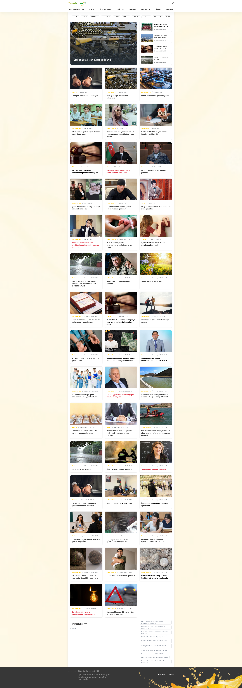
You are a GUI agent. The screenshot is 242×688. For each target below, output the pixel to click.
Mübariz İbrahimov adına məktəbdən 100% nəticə (154, 640)
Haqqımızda (162, 674)
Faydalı (143, 203)
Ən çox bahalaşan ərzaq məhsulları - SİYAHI (154, 657)
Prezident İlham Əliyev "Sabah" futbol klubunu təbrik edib (155, 661)
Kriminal (74, 92)
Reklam (171, 674)
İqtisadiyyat (145, 128)
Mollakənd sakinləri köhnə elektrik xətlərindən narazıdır (154, 632)
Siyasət (109, 167)
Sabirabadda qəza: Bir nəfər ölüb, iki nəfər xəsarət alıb (154, 646)
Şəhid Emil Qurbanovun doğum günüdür (153, 636)
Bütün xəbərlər (111, 92)
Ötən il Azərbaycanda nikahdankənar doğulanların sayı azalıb (152, 622)
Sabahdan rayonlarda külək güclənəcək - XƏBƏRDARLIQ (153, 627)
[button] (74, 43)
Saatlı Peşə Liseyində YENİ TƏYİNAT (152, 654)
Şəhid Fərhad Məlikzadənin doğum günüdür (154, 650)
